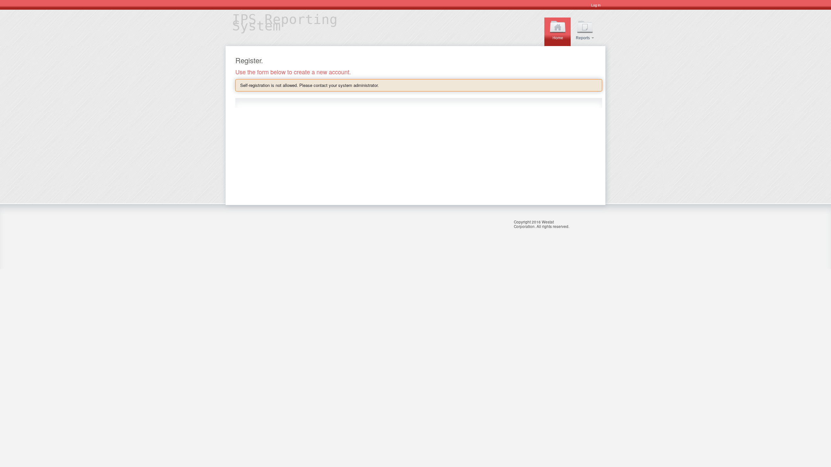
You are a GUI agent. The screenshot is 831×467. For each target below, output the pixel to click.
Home (557, 38)
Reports (583, 38)
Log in (596, 4)
